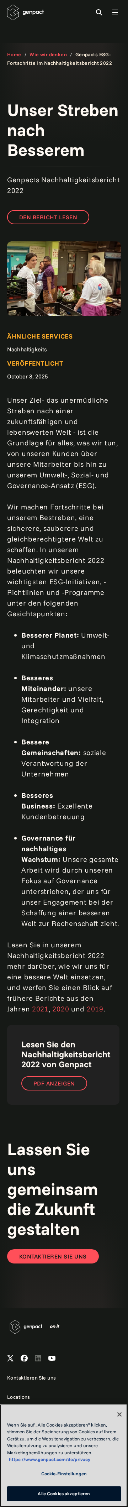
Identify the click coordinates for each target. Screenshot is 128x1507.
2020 (60, 1008)
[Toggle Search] (99, 12)
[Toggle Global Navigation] (115, 12)
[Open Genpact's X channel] (10, 1358)
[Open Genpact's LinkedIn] (38, 1358)
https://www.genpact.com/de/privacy (49, 1459)
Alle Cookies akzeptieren (64, 1493)
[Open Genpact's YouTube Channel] (51, 1358)
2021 (40, 1008)
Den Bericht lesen (48, 217)
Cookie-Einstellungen (64, 1473)
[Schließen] (119, 1414)
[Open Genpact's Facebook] (24, 1358)
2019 (95, 1008)
